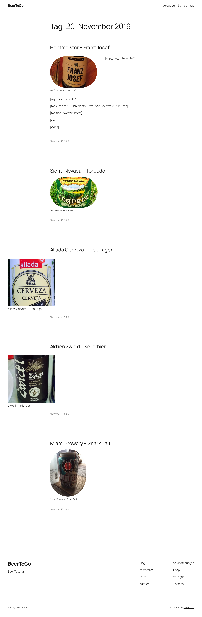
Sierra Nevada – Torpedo (77, 171)
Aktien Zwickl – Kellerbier (78, 346)
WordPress (189, 607)
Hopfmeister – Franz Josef (80, 47)
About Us (169, 5)
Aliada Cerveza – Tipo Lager (81, 250)
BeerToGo (15, 5)
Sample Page (186, 5)
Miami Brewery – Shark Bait (80, 443)
